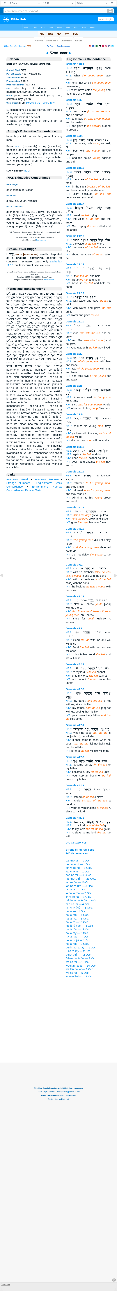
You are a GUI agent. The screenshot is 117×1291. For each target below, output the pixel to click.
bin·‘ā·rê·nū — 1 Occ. (79, 867)
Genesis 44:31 (75, 725)
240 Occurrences (76, 842)
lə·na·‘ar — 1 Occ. (77, 889)
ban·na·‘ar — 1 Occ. (78, 860)
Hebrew (21, 46)
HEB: (69, 67)
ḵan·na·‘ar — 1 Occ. (78, 871)
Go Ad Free (6, 1284)
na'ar (17, 146)
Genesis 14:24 (75, 63)
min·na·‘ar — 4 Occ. (78, 904)
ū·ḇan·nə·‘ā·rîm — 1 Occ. (81, 958)
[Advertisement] (58, 1043)
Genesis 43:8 (74, 628)
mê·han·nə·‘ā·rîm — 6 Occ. (82, 900)
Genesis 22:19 (75, 471)
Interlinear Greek (17, 479)
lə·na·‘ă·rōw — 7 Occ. (79, 893)
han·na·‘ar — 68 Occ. (79, 875)
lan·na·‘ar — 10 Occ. (78, 882)
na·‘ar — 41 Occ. (76, 911)
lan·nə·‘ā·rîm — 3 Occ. (79, 886)
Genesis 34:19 (75, 528)
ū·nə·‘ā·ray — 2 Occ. (78, 951)
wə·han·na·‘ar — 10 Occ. (81, 965)
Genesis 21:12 (75, 167)
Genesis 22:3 (74, 353)
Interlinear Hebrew (46, 479)
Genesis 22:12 (75, 446)
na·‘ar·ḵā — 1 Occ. (77, 918)
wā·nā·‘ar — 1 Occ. (77, 962)
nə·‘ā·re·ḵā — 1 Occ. (78, 940)
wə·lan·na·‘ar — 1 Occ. (80, 969)
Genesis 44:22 (75, 664)
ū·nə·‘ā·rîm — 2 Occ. (78, 954)
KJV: (68, 82)
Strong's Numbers (18, 483)
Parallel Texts (33, 490)
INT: (68, 90)
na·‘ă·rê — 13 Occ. (77, 922)
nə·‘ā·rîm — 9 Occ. (77, 943)
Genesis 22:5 (74, 385)
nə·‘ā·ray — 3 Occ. (77, 933)
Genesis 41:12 (75, 596)
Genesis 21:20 (75, 321)
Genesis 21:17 (75, 203)
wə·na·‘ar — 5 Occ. (77, 972)
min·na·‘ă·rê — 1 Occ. (79, 907)
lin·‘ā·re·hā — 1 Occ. (78, 896)
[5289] (113, 582)
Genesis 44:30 (75, 689)
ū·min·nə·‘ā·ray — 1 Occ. (81, 947)
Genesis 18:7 (74, 99)
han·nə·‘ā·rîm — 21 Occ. (81, 878)
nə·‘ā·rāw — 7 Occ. (77, 936)
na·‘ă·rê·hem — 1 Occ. (80, 925)
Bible (6, 46)
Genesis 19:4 (74, 135)
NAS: (69, 75)
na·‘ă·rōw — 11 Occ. (78, 929)
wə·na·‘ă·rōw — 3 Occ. (80, 976)
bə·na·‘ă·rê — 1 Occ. (78, 864)
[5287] (4, 582)
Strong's (13, 46)
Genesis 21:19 (75, 293)
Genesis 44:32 (75, 757)
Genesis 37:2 (74, 564)
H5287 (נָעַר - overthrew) (40, 102)
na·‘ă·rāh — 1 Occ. (77, 914)
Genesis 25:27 (75, 507)
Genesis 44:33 (75, 785)
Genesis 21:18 (75, 264)
